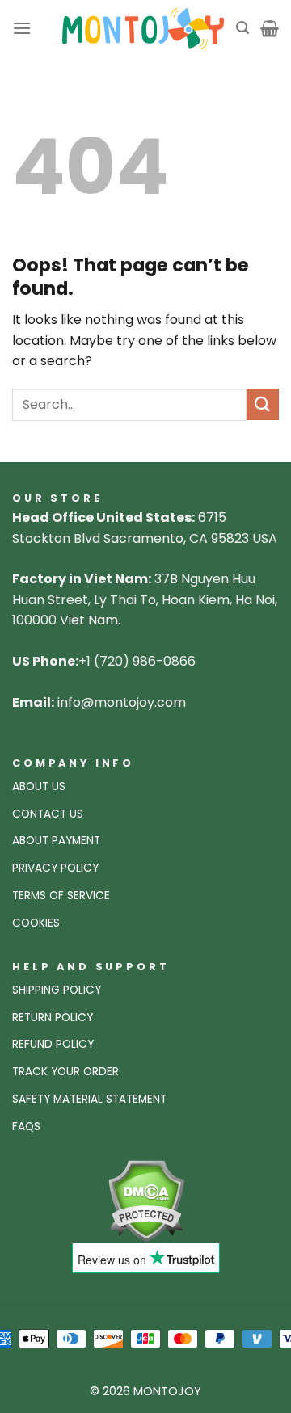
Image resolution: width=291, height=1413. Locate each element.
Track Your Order (65, 1071)
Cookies (36, 923)
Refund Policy (53, 1044)
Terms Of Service (61, 895)
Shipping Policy (56, 990)
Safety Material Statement (89, 1099)
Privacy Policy (55, 868)
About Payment (56, 840)
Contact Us (47, 814)
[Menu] (22, 28)
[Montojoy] (143, 28)
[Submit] (263, 404)
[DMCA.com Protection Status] (146, 1200)
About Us (38, 786)
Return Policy (52, 1017)
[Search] (242, 28)
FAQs (26, 1126)
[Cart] (269, 28)
